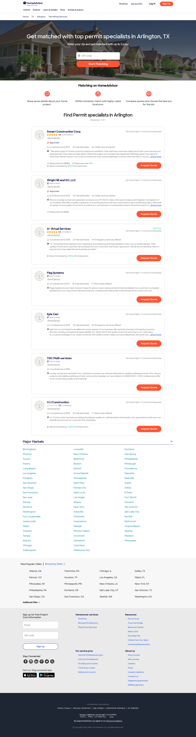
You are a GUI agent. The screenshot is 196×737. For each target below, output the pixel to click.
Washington (29, 511)
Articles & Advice (75, 10)
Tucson (26, 459)
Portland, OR (71, 590)
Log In (152, 3)
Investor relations (136, 672)
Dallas (128, 487)
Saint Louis (79, 492)
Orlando (27, 531)
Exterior (36, 10)
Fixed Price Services (87, 627)
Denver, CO (35, 577)
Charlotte (79, 516)
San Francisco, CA (74, 596)
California (90, 716)
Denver (27, 502)
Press (130, 668)
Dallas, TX (140, 571)
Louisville (78, 449)
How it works (134, 655)
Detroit (77, 468)
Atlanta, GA (35, 571)
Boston (77, 463)
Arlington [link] (41, 16)
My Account (133, 619)
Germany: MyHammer (82, 708)
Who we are (133, 659)
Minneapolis (80, 478)
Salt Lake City (132, 511)
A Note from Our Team (138, 640)
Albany (77, 502)
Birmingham (29, 449)
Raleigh (78, 526)
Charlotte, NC (71, 571)
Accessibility (111, 716)
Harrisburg (130, 454)
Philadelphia (131, 459)
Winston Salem (82, 531)
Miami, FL (140, 577)
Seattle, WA (106, 596)
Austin (128, 483)
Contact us (133, 676)
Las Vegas (79, 497)
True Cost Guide (135, 623)
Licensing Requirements (139, 644)
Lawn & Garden (50, 10)
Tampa (26, 535)
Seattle (129, 531)
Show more (156, 156)
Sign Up (167, 3)
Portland (129, 449)
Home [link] (25, 16)
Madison (129, 535)
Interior (26, 10)
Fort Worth (131, 497)
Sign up (41, 646)
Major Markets (33, 442)
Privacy (82, 716)
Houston (129, 502)
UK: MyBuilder (133, 708)
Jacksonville (29, 521)
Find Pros (82, 619)
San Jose (27, 497)
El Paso (128, 492)
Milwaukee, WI (37, 583)
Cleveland (79, 540)
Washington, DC (143, 596)
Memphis (129, 473)
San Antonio (131, 507)
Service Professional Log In (90, 655)
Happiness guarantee (138, 680)
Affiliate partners (136, 685)
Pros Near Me (134, 636)
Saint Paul (79, 483)
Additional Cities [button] (30, 602)
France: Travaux (63, 708)
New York (79, 507)
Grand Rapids (81, 473)
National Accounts (86, 672)
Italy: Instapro (98, 708)
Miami (26, 526)
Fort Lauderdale (32, 516)
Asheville (78, 511)
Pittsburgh (130, 463)
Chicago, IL (106, 571)
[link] (98, 135)
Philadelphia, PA (38, 590)
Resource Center (136, 627)
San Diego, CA (37, 596)
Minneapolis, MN (73, 583)
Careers (131, 663)
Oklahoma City (82, 550)
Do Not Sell (100, 716)
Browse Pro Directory (88, 623)
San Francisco (30, 492)
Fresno (26, 463)
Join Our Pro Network (88, 659)
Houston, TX (70, 577)
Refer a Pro (133, 631)
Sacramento (29, 483)
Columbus (79, 545)
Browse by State (54, 564)
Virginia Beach (132, 526)
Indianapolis (29, 550)
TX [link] (32, 16)
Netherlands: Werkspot (115, 708)
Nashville (129, 478)
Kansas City (80, 487)
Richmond (130, 521)
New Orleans (81, 454)
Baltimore (79, 459)
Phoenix (27, 454)
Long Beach (29, 468)
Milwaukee (130, 540)
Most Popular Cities (31, 564)
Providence (131, 468)
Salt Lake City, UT (109, 590)
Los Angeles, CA (108, 577)
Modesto (28, 478)
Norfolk (128, 516)
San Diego (28, 487)
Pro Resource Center (88, 663)
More (62, 10)
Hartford (27, 507)
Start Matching (98, 64)
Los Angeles (29, 473)
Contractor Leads (86, 668)
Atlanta (27, 540)
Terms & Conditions (114, 721)
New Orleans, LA (109, 583)
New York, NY (142, 583)
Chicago (27, 545)
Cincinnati (79, 535)
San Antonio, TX (143, 590)
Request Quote (149, 165)
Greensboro (80, 521)
